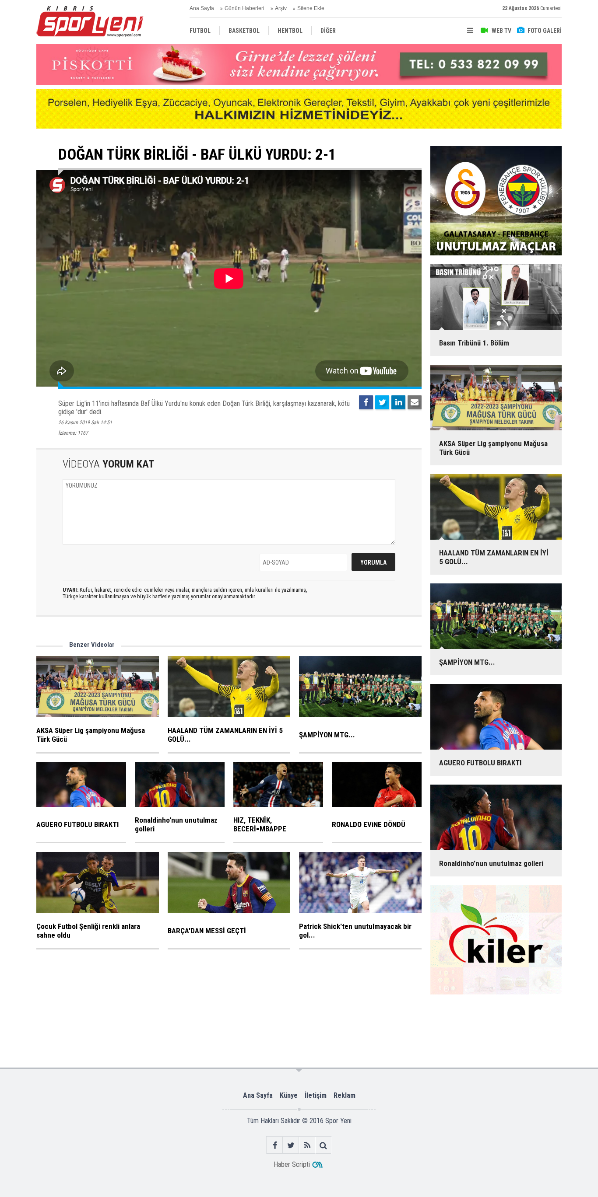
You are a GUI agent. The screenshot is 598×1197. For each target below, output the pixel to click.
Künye (289, 1095)
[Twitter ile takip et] (291, 1145)
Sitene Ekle (310, 8)
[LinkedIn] (398, 402)
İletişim (316, 1095)
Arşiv (281, 8)
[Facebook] (366, 402)
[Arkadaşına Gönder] (415, 402)
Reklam (344, 1095)
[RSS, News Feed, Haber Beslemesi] (307, 1145)
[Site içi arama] (323, 1145)
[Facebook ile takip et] (275, 1145)
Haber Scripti (292, 1164)
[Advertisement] (173, 1023)
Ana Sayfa (202, 8)
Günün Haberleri (244, 8)
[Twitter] (382, 402)
